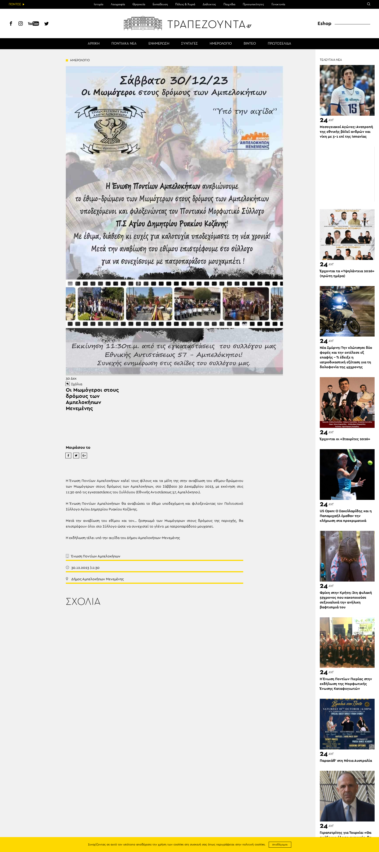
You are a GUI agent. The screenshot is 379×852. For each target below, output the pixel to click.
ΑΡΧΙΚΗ (94, 43)
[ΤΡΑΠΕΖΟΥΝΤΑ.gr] (189, 23)
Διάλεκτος (209, 4)
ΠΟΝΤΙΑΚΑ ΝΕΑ (124, 43)
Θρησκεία (138, 4)
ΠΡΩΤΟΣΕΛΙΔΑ (279, 43)
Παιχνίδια (229, 4)
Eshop (324, 23)
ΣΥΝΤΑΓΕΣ (189, 43)
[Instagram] (20, 24)
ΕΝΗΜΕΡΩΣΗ (158, 43)
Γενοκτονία (278, 4)
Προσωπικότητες (253, 4)
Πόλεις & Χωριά (185, 4)
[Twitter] (46, 24)
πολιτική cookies (253, 844)
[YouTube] (33, 24)
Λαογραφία (118, 4)
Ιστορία (98, 4)
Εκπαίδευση (160, 4)
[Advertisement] (347, 174)
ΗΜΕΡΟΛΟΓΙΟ (221, 43)
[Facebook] (11, 24)
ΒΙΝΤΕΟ (250, 43)
